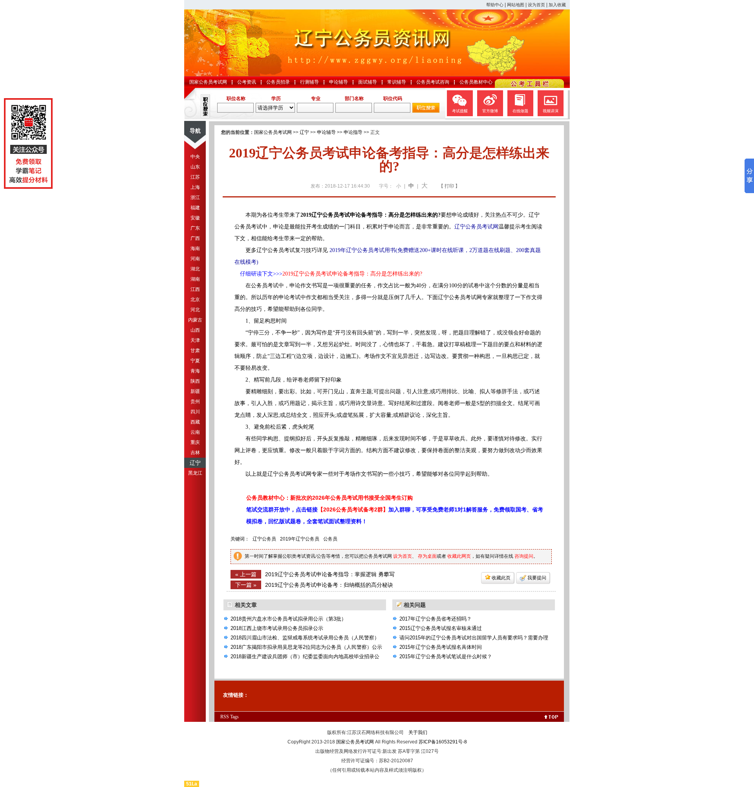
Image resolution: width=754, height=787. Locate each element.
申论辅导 (338, 82)
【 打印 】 (449, 186)
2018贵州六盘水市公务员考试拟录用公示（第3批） (288, 619)
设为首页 (536, 4)
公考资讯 (246, 82)
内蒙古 (195, 320)
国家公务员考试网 (208, 82)
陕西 (195, 381)
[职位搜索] (425, 111)
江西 (195, 289)
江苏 (195, 177)
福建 (195, 207)
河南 (195, 258)
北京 (195, 299)
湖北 (195, 269)
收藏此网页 (459, 556)
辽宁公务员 (264, 539)
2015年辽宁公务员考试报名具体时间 (440, 647)
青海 (195, 371)
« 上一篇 (245, 574)
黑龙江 (195, 473)
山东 (195, 167)
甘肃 (195, 350)
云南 (195, 432)
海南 (195, 248)
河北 (195, 309)
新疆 (195, 391)
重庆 (195, 442)
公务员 (330, 539)
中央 (195, 156)
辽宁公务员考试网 (476, 227)
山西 (195, 330)
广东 (195, 228)
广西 (195, 238)
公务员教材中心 (475, 82)
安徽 (195, 218)
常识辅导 (396, 82)
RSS (224, 716)
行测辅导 (309, 82)
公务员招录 (278, 82)
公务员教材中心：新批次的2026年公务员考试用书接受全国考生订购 (329, 498)
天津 (195, 340)
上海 (195, 187)
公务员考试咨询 (432, 82)
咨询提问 (523, 556)
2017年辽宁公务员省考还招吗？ (435, 619)
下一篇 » (245, 585)
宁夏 (195, 360)
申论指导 (353, 132)
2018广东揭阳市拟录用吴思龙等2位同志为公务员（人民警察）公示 (306, 647)
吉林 (195, 452)
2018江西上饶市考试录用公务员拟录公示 (277, 628)
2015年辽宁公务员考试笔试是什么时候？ (445, 656)
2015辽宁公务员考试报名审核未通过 (440, 628)
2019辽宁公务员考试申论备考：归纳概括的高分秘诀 (329, 585)
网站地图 (515, 4)
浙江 (195, 197)
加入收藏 (557, 4)
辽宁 (195, 463)
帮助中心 (494, 4)
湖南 (195, 279)
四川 (195, 411)
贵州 (195, 401)
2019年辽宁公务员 (299, 539)
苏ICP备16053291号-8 (443, 742)
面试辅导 (367, 82)
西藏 (195, 422)
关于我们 (417, 732)
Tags (234, 716)
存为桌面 (427, 556)
